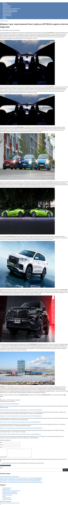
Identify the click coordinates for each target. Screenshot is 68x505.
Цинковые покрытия (7, 15)
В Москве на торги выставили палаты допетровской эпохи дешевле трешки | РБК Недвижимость (21, 482)
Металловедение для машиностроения (11, 8)
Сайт (1, 447)
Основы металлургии (7, 12)
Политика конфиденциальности (13, 502)
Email (1, 444)
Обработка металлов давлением (10, 11)
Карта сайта (5, 4)
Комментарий (3, 456)
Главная (4, 3)
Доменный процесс (7, 5)
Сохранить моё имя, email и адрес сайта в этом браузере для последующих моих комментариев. (23, 463)
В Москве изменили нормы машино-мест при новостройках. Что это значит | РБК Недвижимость (21, 477)
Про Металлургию (4, 0)
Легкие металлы (6, 7)
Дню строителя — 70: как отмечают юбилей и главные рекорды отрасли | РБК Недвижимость (20, 480)
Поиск (1, 467)
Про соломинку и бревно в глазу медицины (9, 476)
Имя (1, 442)
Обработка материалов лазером (10, 10)
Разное (4, 17)
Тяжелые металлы (7, 14)
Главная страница (4, 20)
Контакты (5, 18)
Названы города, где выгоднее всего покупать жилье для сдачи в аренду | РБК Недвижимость (21, 479)
